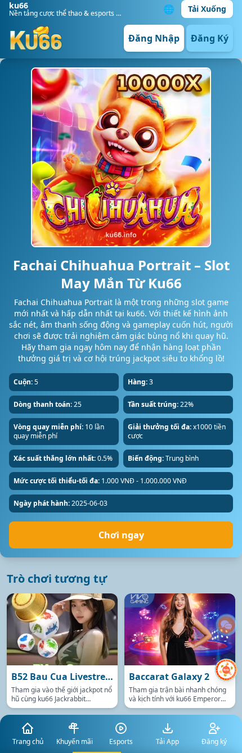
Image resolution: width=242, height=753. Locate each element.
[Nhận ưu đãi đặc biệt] (226, 670)
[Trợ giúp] (226, 625)
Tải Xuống (207, 8)
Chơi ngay (121, 535)
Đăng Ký (209, 38)
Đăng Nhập (154, 38)
